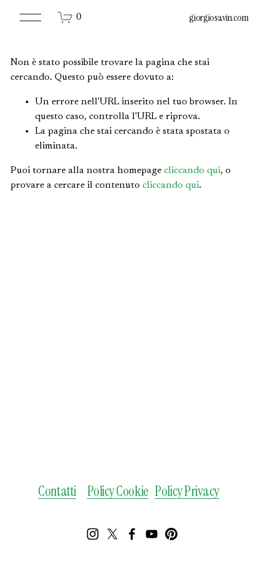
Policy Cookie (118, 492)
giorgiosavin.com (218, 17)
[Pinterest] (171, 534)
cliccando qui (192, 171)
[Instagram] (93, 534)
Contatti (57, 492)
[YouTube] (152, 534)
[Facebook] (132, 534)
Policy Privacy (187, 492)
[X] (112, 534)
